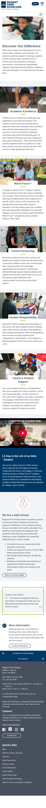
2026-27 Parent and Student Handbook (17, 782)
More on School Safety (14, 575)
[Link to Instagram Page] (16, 730)
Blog (4, 749)
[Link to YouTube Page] (22, 730)
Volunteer (5, 757)
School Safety (7, 771)
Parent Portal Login (9, 775)
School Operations (9, 768)
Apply (35, 4)
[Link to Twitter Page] (10, 730)
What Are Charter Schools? (12, 753)
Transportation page (9, 696)
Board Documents (9, 760)
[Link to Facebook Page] (4, 730)
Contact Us (11, 735)
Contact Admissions (19, 646)
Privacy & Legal (8, 764)
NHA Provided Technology (12, 779)
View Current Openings (11, 725)
